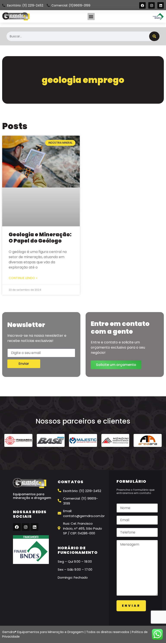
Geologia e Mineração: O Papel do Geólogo (40, 237)
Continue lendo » (23, 278)
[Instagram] (151, 5)
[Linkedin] (160, 5)
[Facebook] (142, 5)
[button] (91, 16)
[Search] (154, 36)
